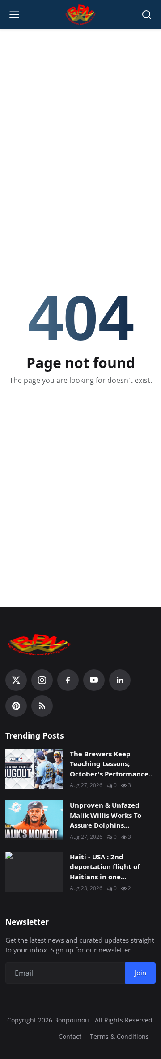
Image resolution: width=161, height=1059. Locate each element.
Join (140, 972)
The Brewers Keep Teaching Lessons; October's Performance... (112, 763)
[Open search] (146, 14)
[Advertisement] (80, 118)
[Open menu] (14, 14)
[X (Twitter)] (16, 680)
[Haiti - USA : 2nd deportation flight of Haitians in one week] (34, 872)
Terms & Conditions (119, 1036)
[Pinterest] (16, 706)
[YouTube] (94, 680)
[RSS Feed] (42, 706)
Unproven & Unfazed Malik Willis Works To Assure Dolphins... (105, 814)
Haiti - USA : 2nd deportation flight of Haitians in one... (105, 866)
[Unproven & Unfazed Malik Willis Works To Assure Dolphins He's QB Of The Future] (34, 820)
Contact (70, 1036)
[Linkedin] (120, 680)
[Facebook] (68, 680)
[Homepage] (81, 14)
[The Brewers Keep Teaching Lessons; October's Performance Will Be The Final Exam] (34, 769)
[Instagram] (42, 680)
